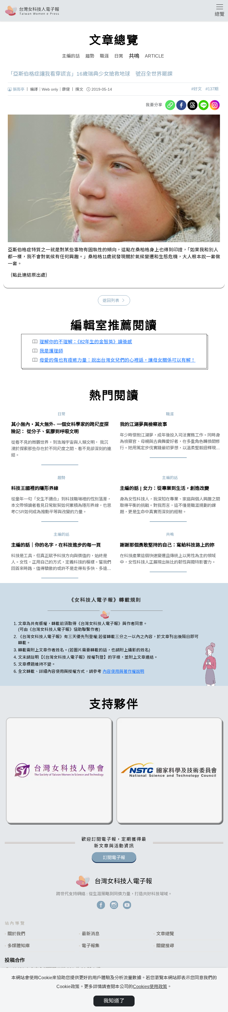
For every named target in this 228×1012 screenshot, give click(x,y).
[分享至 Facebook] (181, 105)
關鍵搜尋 (165, 945)
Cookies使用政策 (150, 986)
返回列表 (111, 300)
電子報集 (91, 945)
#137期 (212, 89)
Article (154, 56)
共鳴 (134, 56)
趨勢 (89, 56)
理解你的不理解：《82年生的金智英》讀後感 (85, 341)
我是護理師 (51, 351)
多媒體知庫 (19, 945)
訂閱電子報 (114, 857)
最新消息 (91, 933)
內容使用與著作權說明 (123, 671)
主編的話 (71, 56)
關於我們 (16, 933)
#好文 (196, 89)
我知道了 (114, 1001)
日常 (118, 56)
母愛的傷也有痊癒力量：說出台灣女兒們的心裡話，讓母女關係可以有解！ (117, 360)
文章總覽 (165, 933)
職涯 (104, 56)
